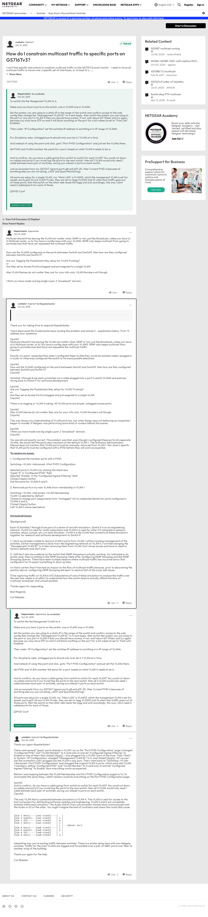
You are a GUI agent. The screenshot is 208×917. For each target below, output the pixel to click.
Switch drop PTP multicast (166, 94)
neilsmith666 (174, 54)
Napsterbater (24, 94)
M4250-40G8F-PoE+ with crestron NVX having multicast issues (174, 61)
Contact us (28, 896)
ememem (171, 75)
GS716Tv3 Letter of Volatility (167, 81)
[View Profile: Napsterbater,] (13, 95)
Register (189, 4)
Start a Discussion (185, 25)
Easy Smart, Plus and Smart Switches (67, 13)
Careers (49, 896)
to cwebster (38, 94)
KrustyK (171, 100)
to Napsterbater (46, 304)
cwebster (20, 42)
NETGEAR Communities (14, 13)
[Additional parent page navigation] (31, 13)
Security (67, 896)
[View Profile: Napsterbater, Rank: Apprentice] (9, 232)
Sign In (200, 4)
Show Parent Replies (13, 223)
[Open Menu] (203, 13)
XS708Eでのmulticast (163, 71)
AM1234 (170, 87)
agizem (172, 64)
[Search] (179, 5)
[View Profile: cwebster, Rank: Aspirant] (10, 43)
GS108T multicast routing (165, 48)
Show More (15, 74)
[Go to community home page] (12, 4)
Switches (41, 13)
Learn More (156, 190)
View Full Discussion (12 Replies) (22, 219)
